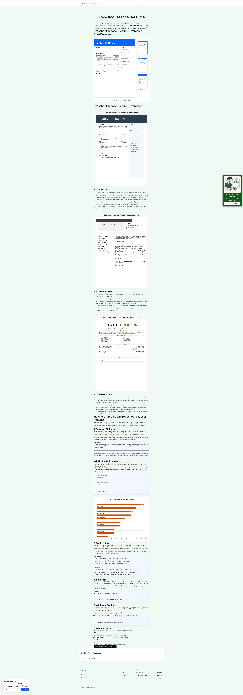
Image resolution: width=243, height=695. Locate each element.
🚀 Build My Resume (232, 203)
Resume (159, 3)
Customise (8, 689)
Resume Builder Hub (94, 3)
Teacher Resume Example (88, 656)
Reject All (16, 689)
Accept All (25, 689)
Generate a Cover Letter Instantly (105, 646)
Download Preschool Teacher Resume (121, 100)
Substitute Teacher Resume (88, 658)
